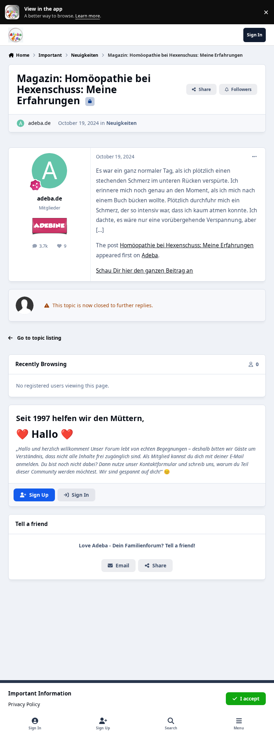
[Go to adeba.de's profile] (20, 123)
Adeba (150, 255)
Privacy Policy (24, 704)
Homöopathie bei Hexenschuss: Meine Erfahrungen (187, 245)
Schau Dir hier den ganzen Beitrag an (144, 270)
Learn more (13, 12)
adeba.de (39, 123)
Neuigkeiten (121, 123)
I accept (249, 698)
